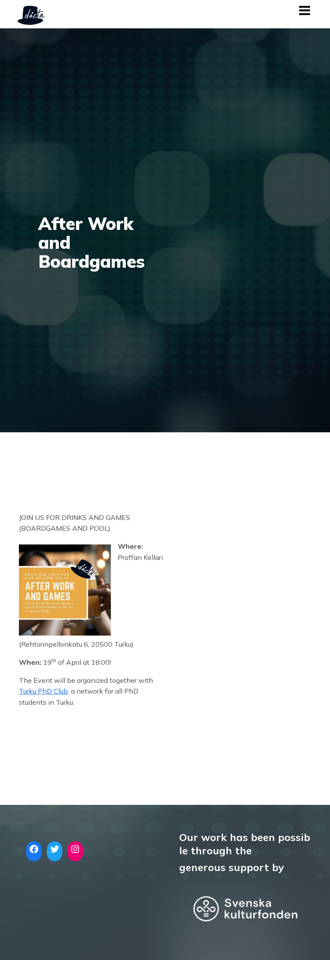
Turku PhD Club (43, 691)
